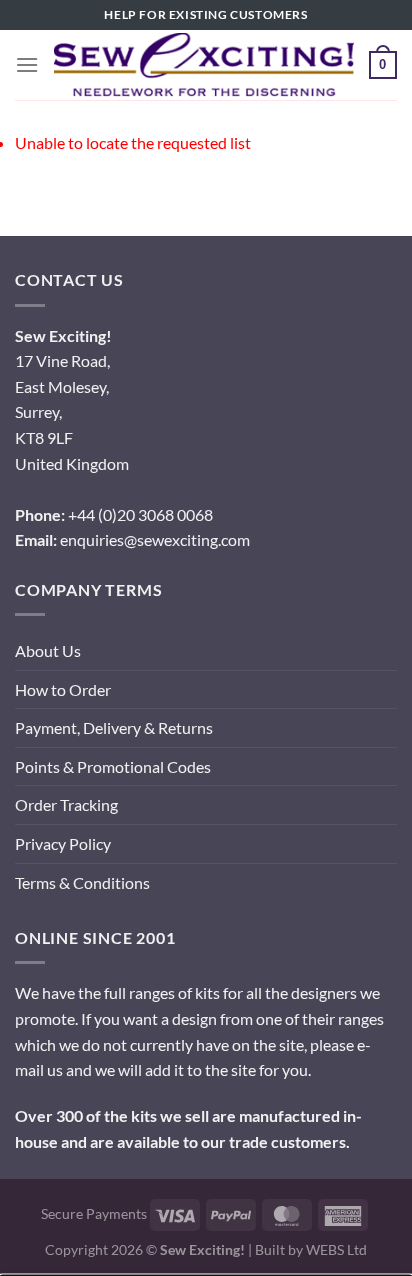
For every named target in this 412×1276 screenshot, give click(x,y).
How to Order (63, 689)
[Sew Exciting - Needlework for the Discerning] (204, 65)
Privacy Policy (63, 843)
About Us (48, 650)
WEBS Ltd (336, 1249)
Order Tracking (66, 804)
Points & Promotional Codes (113, 766)
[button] (27, 64)
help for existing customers (205, 14)
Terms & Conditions (82, 882)
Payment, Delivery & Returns (114, 727)
